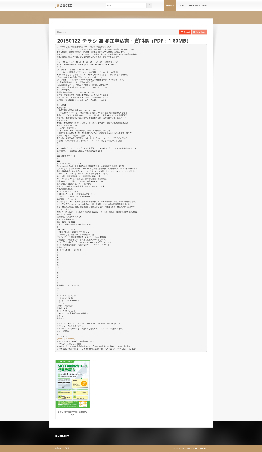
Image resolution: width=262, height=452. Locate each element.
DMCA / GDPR (192, 448)
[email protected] (66, 339)
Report (186, 32)
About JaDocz (178, 448)
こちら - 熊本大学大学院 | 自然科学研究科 (72, 413)
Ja (63, 5)
